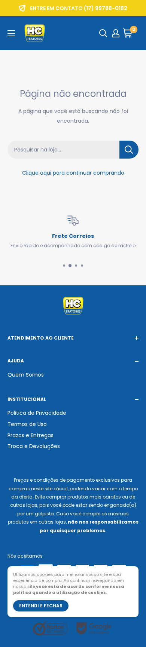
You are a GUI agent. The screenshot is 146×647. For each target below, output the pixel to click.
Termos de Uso (27, 424)
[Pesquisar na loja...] (129, 150)
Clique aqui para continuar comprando (73, 173)
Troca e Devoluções (33, 446)
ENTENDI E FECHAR (41, 605)
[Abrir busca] (103, 33)
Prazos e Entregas (30, 435)
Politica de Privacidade (36, 413)
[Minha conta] (115, 33)
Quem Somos (25, 374)
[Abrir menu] (11, 33)
